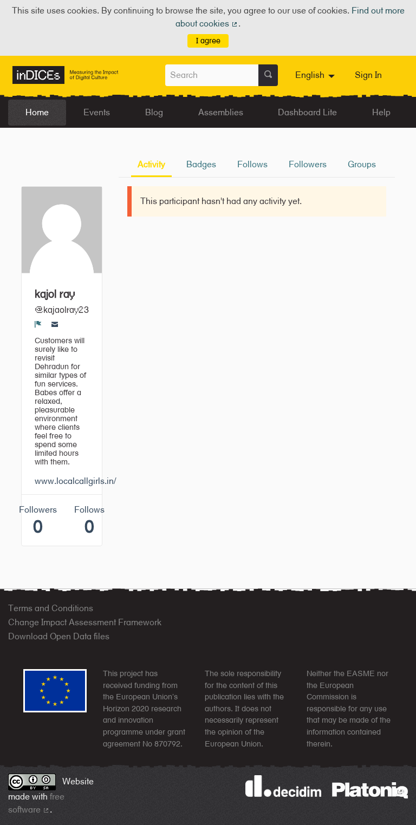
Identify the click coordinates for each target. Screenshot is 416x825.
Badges (201, 164)
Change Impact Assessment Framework (84, 622)
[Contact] (54, 324)
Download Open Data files (58, 636)
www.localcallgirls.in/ (75, 481)
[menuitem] (316, 75)
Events (96, 112)
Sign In (368, 75)
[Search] (268, 75)
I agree (208, 40)
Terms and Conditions (50, 608)
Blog (154, 112)
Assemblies (220, 112)
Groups (362, 164)
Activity (151, 164)
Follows (252, 164)
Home (37, 112)
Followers (308, 164)
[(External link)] (370, 789)
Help (381, 112)
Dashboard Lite (307, 112)
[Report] (38, 324)
